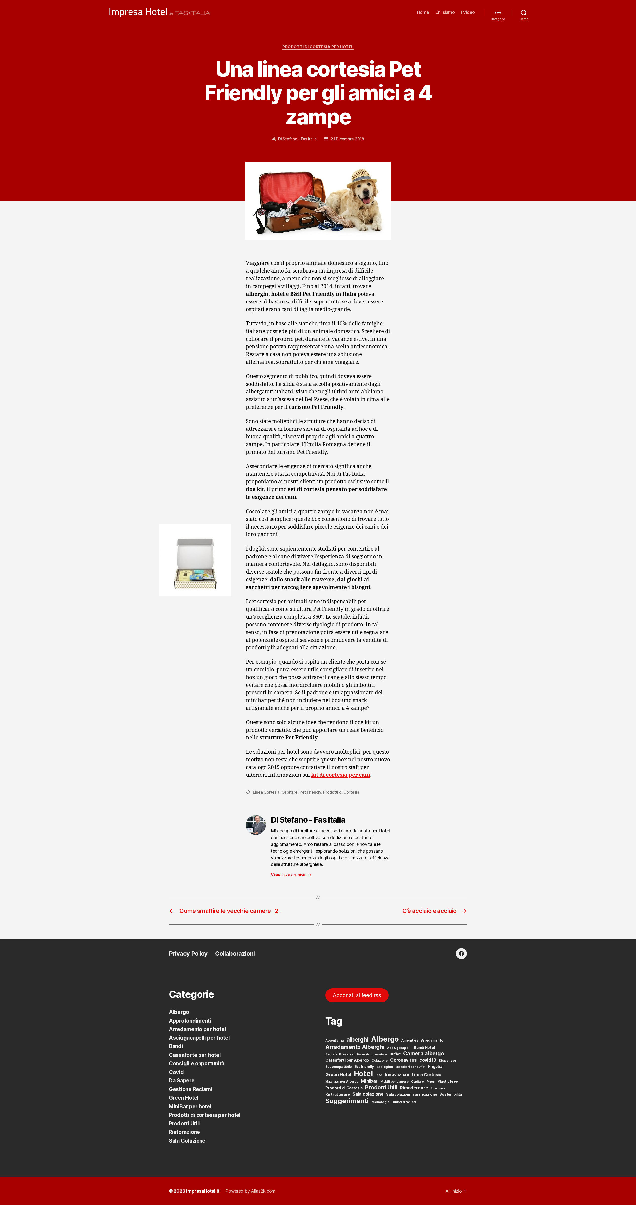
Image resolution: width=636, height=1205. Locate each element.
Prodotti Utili (184, 1123)
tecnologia (380, 1102)
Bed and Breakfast (339, 1054)
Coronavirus (403, 1060)
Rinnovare (438, 1088)
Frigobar (436, 1066)
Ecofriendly (364, 1067)
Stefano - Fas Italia (300, 138)
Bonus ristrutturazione (372, 1054)
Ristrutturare (337, 1094)
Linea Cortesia (266, 792)
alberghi (357, 1039)
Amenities (409, 1040)
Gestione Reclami (190, 1089)
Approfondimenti (190, 1021)
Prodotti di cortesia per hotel (318, 47)
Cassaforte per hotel (195, 1055)
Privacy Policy (188, 953)
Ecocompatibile (338, 1067)
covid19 (427, 1060)
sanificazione (425, 1094)
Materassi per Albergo (341, 1081)
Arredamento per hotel (197, 1029)
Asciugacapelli (399, 1048)
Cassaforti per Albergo (347, 1060)
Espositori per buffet (410, 1067)
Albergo (179, 1012)
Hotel (363, 1073)
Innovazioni (397, 1074)
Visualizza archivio (291, 874)
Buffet (395, 1054)
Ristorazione (184, 1132)
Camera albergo (423, 1053)
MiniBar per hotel (190, 1106)
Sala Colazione (187, 1141)
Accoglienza (334, 1040)
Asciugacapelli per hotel (199, 1038)
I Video (468, 12)
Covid (176, 1072)
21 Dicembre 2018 (347, 138)
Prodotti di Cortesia (341, 792)
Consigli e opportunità (196, 1063)
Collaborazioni (235, 953)
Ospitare (290, 792)
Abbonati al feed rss (357, 995)
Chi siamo (445, 12)
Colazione (380, 1060)
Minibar (369, 1081)
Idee (378, 1075)
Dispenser (447, 1060)
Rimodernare (414, 1087)
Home (423, 12)
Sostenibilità (450, 1094)
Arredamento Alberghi (355, 1046)
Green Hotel (184, 1098)
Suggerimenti (347, 1101)
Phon (431, 1081)
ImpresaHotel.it (202, 1191)
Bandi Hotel (424, 1047)
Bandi (176, 1046)
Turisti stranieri (404, 1102)
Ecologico (385, 1067)
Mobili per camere (394, 1081)
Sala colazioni (398, 1094)
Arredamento (432, 1040)
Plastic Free (448, 1081)
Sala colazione (367, 1094)
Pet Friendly (310, 792)
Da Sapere (182, 1080)
